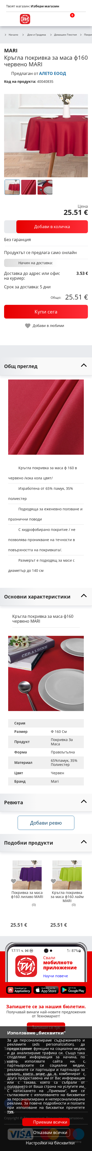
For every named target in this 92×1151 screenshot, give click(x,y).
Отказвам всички (50, 1132)
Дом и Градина (36, 34)
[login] (81, 19)
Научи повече (55, 976)
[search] (56, 19)
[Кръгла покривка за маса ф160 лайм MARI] (67, 872)
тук (10, 1111)
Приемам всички (50, 1122)
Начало (13, 34)
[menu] (11, 19)
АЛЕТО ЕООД (52, 73)
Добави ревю (46, 822)
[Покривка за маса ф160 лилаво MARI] (27, 872)
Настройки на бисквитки (50, 1143)
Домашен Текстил (65, 34)
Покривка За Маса (62, 741)
